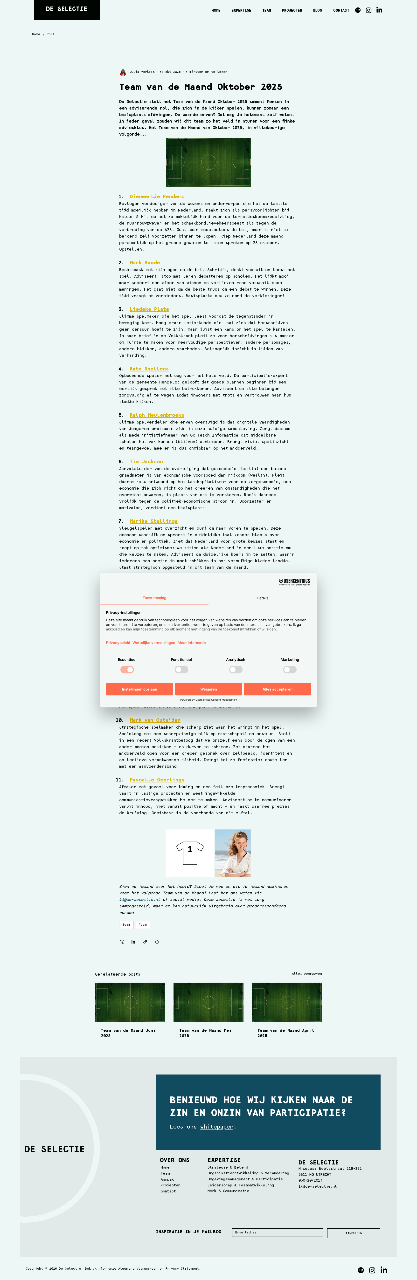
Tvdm (143, 924)
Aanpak (167, 1179)
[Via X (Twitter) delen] (121, 941)
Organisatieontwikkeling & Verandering (248, 1173)
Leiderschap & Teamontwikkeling (241, 1185)
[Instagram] (368, 10)
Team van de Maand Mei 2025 (205, 1033)
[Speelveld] (130, 1002)
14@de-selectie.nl (318, 1186)
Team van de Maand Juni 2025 (128, 1033)
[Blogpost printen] (157, 941)
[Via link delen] (145, 941)
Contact (168, 1191)
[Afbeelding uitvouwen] (190, 853)
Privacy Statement (182, 1268)
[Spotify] (357, 10)
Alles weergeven (307, 973)
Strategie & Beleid (228, 1167)
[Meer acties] (295, 72)
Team (126, 924)
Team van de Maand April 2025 (285, 1033)
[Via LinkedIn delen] (133, 941)
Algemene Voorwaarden (138, 1268)
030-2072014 (310, 1180)
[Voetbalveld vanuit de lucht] (287, 1002)
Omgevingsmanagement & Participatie (245, 1179)
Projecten (170, 1185)
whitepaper (216, 1127)
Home (165, 1167)
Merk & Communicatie (228, 1191)
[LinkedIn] (379, 10)
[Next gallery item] (245, 853)
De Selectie (66, 9)
